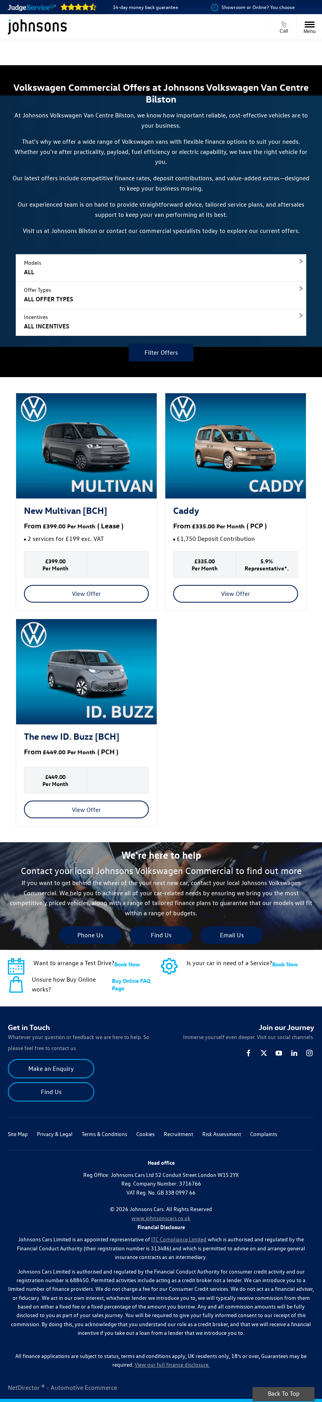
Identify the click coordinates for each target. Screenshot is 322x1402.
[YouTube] (279, 1053)
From (32, 525)
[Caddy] (235, 446)
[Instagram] (309, 1053)
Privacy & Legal (55, 1134)
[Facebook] (248, 1053)
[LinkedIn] (294, 1053)
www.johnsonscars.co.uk (161, 1218)
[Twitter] (264, 1053)
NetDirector (24, 1387)
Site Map (18, 1134)
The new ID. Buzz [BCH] (71, 736)
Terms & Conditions (104, 1134)
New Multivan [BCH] (65, 510)
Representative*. (267, 568)
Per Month (81, 526)
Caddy (186, 510)
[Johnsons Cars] (37, 27)
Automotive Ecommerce (84, 1387)
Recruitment (178, 1134)
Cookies (145, 1134)
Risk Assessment (221, 1134)
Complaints (263, 1134)
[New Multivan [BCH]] (86, 446)
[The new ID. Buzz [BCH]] (86, 672)
